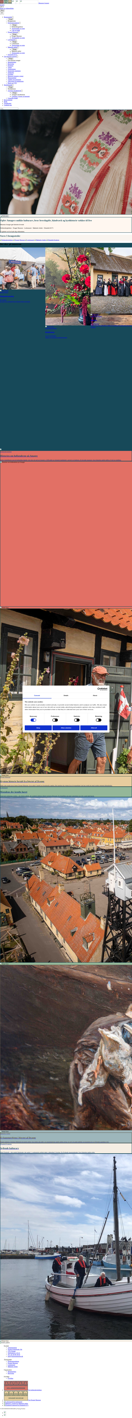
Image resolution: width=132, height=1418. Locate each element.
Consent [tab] (37, 695)
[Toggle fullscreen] (4, 216)
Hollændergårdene (13, 23)
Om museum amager (10, 56)
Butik (5, 101)
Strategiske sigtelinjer (14, 71)
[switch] (55, 720)
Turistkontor (7, 103)
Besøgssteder (8, 17)
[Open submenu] (12, 17)
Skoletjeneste (8, 85)
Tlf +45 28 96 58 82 (14, 1354)
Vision (10, 67)
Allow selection (66, 728)
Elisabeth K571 (12, 54)
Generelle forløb (13, 98)
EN (3, 5)
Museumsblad (12, 78)
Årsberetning (12, 69)
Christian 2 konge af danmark (21, 96)
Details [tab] (66, 695)
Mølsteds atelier (12, 47)
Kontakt (6, 1346)
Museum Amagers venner (15, 76)
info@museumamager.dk (15, 1356)
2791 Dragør (12, 1351)
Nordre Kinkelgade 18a (15, 1349)
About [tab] (95, 695)
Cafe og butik (16, 30)
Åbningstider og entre (18, 28)
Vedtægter (11, 72)
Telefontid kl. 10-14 (14, 1353)
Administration (12, 1348)
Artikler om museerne (14, 79)
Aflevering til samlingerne (16, 81)
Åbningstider (8, 1359)
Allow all (94, 728)
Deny (38, 728)
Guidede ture (8, 105)
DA (1, 5)
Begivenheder (8, 100)
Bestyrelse (11, 64)
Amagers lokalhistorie (14, 91)
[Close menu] (2, 13)
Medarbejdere (12, 62)
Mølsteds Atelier (13, 1366)
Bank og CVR (12, 83)
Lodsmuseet (11, 39)
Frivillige (10, 74)
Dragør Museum (13, 32)
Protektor (10, 65)
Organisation (8, 1370)
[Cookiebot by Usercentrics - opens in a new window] (98, 689)
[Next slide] (129, 709)
